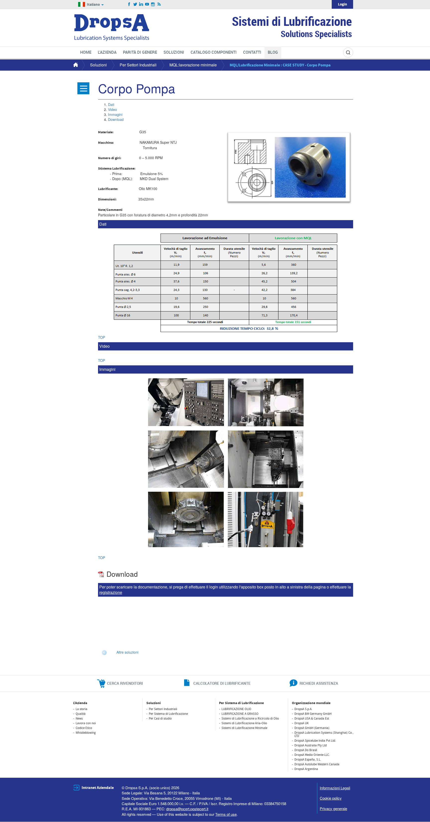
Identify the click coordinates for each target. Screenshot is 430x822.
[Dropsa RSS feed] (159, 4)
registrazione (110, 592)
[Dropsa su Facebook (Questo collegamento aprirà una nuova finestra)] (129, 4)
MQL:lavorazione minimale (193, 65)
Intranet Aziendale (98, 787)
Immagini (115, 114)
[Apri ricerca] (348, 52)
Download (116, 119)
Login (342, 4)
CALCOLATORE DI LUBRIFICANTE (222, 683)
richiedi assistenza (319, 683)
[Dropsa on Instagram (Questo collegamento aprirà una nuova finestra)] (153, 4)
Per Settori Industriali (138, 65)
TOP (101, 337)
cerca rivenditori (125, 683)
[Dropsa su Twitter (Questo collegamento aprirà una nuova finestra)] (135, 4)
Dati (111, 104)
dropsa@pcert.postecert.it (187, 808)
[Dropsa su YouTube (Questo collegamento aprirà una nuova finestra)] (147, 4)
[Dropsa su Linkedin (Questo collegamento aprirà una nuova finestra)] (141, 4)
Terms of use (226, 814)
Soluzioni (98, 65)
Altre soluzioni (127, 652)
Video (112, 109)
